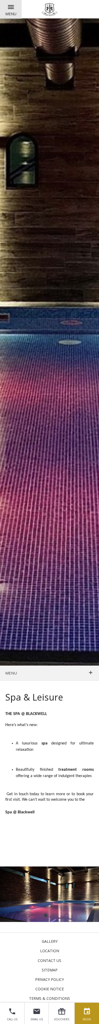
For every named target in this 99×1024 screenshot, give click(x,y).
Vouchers (61, 1019)
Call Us (12, 1019)
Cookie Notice (49, 988)
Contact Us (49, 960)
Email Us (37, 1019)
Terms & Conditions (49, 998)
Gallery (50, 941)
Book (87, 1019)
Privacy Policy (49, 979)
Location (49, 950)
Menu (10, 13)
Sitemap (50, 969)
